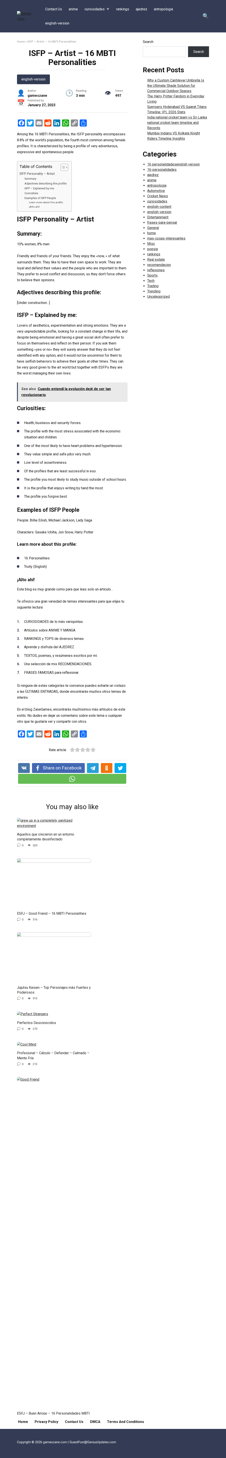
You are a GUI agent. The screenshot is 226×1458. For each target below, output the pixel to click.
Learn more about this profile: (46, 202)
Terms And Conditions (125, 1422)
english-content (159, 207)
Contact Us (53, 9)
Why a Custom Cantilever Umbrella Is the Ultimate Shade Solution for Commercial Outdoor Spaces (175, 85)
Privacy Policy (46, 1422)
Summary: (30, 178)
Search (148, 42)
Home (21, 41)
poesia (152, 249)
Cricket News (157, 196)
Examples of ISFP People (40, 198)
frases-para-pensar (162, 222)
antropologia (163, 9)
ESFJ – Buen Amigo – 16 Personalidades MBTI (53, 1413)
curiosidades (95, 9)
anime (73, 9)
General (153, 228)
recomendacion (159, 265)
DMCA (95, 1422)
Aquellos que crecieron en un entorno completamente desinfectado (45, 836)
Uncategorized (158, 296)
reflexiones (156, 270)
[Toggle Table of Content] (62, 167)
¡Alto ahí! (34, 206)
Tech (150, 281)
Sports (152, 275)
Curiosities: (31, 193)
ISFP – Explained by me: (39, 188)
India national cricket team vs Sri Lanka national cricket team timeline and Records (177, 122)
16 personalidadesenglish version (173, 164)
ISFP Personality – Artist (37, 174)
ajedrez (141, 9)
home (151, 233)
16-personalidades (162, 170)
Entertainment (157, 217)
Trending (153, 291)
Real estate (156, 259)
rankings (122, 9)
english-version (57, 23)
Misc (151, 244)
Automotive (156, 191)
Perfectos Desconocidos (36, 1022)
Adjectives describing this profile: (45, 183)
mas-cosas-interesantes (166, 238)
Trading (152, 286)
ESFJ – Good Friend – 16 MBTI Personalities (51, 913)
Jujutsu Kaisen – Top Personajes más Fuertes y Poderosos (54, 989)
